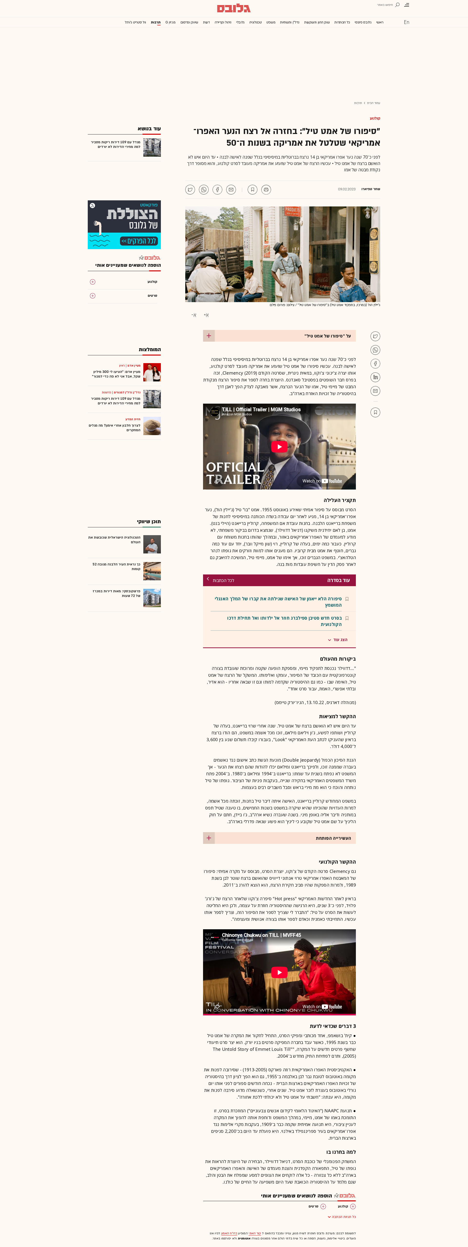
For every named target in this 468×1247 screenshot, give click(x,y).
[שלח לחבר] (375, 391)
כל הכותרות (342, 22)
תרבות (156, 22)
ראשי (379, 22)
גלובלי (240, 22)
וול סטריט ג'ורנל (135, 22)
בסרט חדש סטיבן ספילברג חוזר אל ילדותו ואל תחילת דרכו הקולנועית (284, 621)
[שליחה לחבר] (231, 189)
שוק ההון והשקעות (317, 22)
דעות (206, 22)
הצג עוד (340, 639)
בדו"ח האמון (229, 1233)
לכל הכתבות (223, 580)
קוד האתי (255, 1233)
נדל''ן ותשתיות (289, 22)
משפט (270, 22)
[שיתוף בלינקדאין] (375, 377)
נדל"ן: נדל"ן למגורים (127, 392)
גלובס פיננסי (363, 22)
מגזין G (171, 22)
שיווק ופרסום (189, 22)
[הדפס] (266, 189)
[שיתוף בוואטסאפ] (204, 189)
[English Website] (407, 22)
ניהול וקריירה (223, 22)
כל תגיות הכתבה (344, 1217)
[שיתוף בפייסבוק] (217, 189)
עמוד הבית (373, 103)
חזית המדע (133, 419)
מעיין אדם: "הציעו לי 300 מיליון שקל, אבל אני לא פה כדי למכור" (116, 374)
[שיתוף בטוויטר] (190, 189)
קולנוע (375, 118)
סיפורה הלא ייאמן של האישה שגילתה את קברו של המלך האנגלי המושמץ (278, 602)
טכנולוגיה (255, 22)
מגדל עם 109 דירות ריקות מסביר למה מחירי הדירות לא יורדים (115, 144)
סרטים (314, 1206)
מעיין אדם (133, 366)
